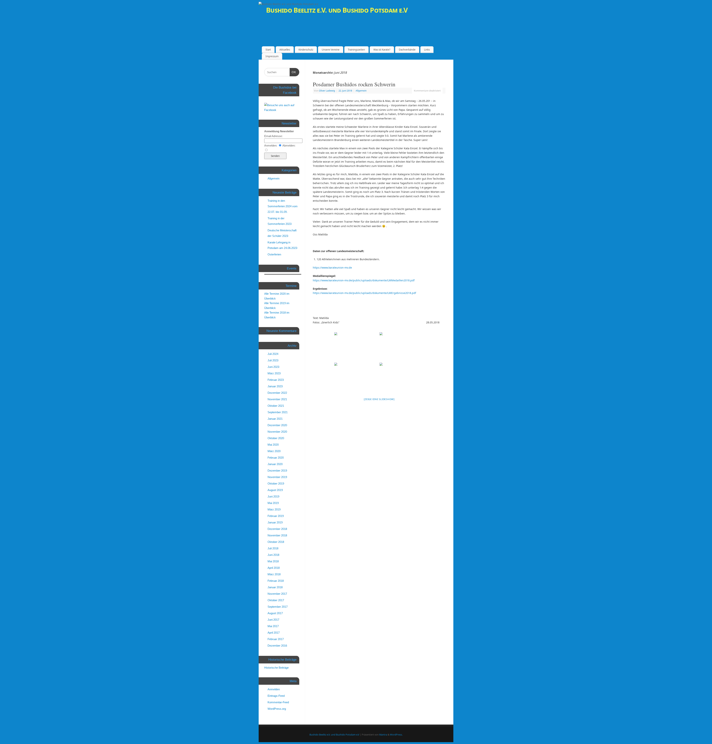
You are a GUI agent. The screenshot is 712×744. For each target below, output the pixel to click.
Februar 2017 (276, 639)
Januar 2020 (275, 464)
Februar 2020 (276, 457)
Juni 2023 (273, 366)
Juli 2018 (273, 548)
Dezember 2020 (277, 425)
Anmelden (274, 689)
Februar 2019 (276, 515)
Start (268, 49)
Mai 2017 (273, 626)
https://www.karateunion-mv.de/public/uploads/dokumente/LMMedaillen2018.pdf (364, 280)
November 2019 (277, 477)
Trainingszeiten (356, 49)
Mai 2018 (273, 561)
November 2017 (277, 593)
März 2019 (274, 509)
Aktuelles (284, 49)
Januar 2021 (275, 418)
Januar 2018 (275, 587)
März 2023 (274, 373)
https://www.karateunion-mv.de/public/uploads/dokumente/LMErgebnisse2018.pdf (364, 293)
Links (427, 49)
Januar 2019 (275, 522)
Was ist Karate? (381, 49)
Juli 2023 (273, 360)
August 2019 (275, 490)
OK (294, 72)
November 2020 (277, 431)
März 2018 (274, 574)
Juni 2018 (273, 554)
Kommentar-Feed (278, 702)
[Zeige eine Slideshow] (379, 399)
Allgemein (361, 90)
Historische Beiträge (276, 667)
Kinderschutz (306, 49)
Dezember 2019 (277, 470)
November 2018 (277, 535)
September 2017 (278, 606)
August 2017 (275, 613)
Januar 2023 (275, 386)
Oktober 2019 (276, 483)
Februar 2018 (276, 580)
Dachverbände (407, 49)
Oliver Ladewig (327, 90)
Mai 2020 (273, 444)
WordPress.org (277, 708)
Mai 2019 (273, 503)
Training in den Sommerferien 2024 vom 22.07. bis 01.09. (283, 206)
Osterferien (274, 254)
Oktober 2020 (276, 438)
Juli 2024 (273, 353)
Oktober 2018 (276, 541)
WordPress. (396, 734)
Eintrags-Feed (276, 695)
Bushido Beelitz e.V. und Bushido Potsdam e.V (337, 10)
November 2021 (277, 399)
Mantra (383, 734)
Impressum (272, 56)
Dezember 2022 (277, 392)
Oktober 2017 (276, 600)
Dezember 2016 (277, 645)
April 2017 (274, 632)
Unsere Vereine (330, 49)
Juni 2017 (273, 619)
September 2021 (278, 412)
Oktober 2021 (276, 405)
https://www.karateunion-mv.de (332, 267)
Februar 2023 (276, 379)
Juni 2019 (273, 496)
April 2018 (274, 567)
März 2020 (274, 451)
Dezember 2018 (277, 528)
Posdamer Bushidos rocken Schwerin (354, 84)
